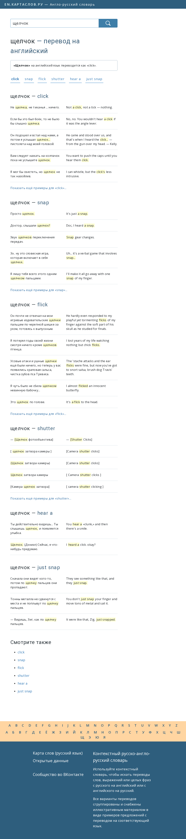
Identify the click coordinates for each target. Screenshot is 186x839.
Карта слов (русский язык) (58, 753)
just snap (94, 79)
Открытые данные (50, 760)
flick (42, 79)
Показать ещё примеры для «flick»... (38, 414)
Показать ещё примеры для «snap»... (38, 290)
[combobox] (54, 23)
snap (29, 79)
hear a (75, 79)
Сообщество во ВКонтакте (58, 774)
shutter (57, 79)
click (15, 79)
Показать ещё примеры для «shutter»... (40, 498)
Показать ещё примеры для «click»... (38, 188)
